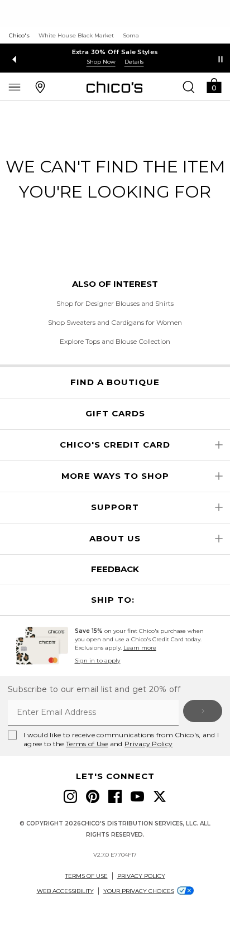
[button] (214, 85)
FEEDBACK (115, 569)
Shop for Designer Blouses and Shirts (115, 303)
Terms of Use (87, 743)
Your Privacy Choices (138, 891)
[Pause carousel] (220, 59)
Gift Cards (115, 413)
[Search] (188, 86)
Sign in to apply (98, 660)
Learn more (139, 647)
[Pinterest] (92, 796)
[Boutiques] (40, 86)
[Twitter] (159, 796)
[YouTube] (137, 796)
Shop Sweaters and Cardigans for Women (115, 322)
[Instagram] (70, 796)
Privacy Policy (148, 743)
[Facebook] (115, 796)
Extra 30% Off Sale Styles (115, 52)
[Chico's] (115, 87)
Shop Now (101, 61)
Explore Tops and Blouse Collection (115, 341)
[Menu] (14, 86)
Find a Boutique (115, 382)
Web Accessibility (65, 891)
